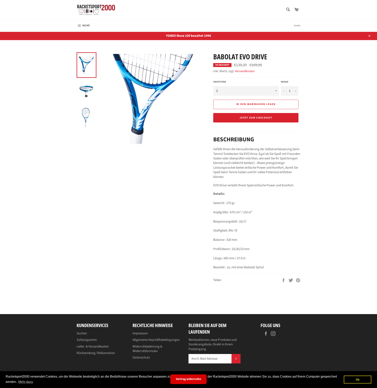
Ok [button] (358, 379)
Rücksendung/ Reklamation (96, 353)
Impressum (140, 333)
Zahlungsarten (87, 339)
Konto (297, 25)
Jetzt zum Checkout (256, 118)
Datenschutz (141, 357)
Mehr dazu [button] (25, 381)
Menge (284, 82)
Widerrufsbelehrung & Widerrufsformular (147, 348)
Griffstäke (219, 82)
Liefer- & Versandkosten (93, 346)
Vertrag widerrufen (188, 379)
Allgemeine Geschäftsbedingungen (156, 339)
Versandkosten (245, 71)
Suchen (82, 333)
